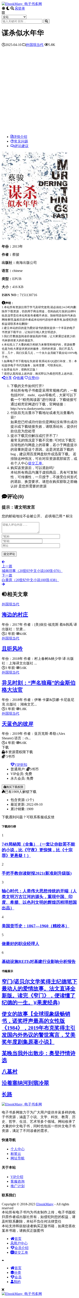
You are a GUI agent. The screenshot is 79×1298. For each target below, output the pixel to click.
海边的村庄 (15, 614)
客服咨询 (18, 1181)
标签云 (16, 1154)
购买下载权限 (14, 787)
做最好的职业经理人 (20, 943)
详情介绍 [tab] (20, 137)
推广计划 (18, 1186)
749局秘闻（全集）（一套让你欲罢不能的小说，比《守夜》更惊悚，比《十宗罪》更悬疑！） (38, 850)
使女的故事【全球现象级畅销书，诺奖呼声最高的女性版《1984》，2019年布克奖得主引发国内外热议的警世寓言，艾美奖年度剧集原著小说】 (38, 1028)
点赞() (33, 378)
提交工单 (35, 463)
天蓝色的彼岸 (17, 724)
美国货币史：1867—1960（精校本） (35, 926)
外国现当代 (34, 45)
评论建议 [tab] (21, 146)
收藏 (20, 378)
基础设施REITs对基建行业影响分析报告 (39, 961)
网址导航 (18, 1158)
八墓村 (10, 1071)
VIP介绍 (17, 1177)
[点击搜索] (46, 21)
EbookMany (45, 1204)
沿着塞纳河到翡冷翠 (25, 1083)
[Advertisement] (39, 91)
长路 (7, 1094)
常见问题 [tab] (21, 141)
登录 (21, 8)
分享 (8, 378)
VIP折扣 (20, 764)
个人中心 (18, 1149)
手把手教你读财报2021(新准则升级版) (37, 873)
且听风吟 (12, 649)
